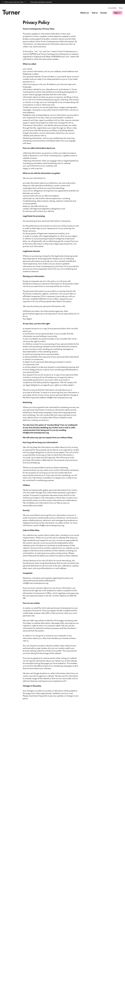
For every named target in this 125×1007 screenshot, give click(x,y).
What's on (84, 12)
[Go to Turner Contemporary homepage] (11, 12)
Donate (103, 12)
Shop (121, 8)
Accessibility (112, 8)
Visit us (95, 12)
